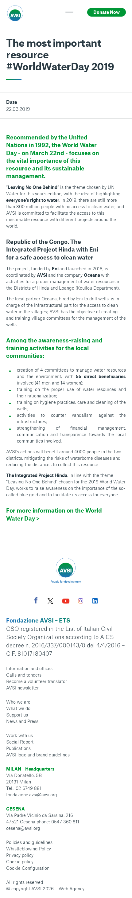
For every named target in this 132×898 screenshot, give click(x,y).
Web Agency (71, 888)
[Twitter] (50, 601)
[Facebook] (35, 601)
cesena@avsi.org (23, 828)
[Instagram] (80, 601)
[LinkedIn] (95, 601)
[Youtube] (66, 601)
